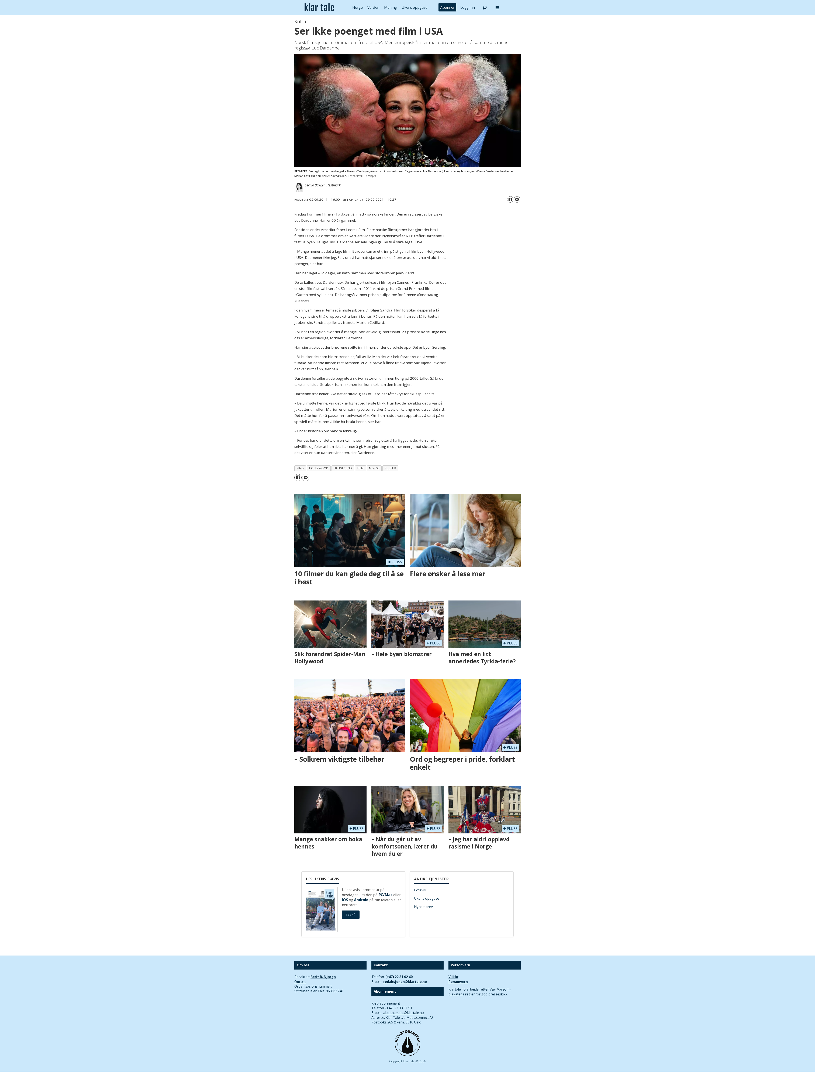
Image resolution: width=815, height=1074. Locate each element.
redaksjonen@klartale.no (405, 981)
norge (374, 468)
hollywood (319, 468)
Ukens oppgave (414, 7)
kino (300, 468)
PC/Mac (385, 894)
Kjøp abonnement (385, 1003)
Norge (357, 7)
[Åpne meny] (497, 7)
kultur (390, 468)
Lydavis (420, 890)
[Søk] (484, 7)
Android (361, 899)
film (360, 468)
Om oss (300, 981)
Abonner (447, 7)
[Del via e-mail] (517, 199)
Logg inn (467, 7)
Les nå (350, 915)
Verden (373, 7)
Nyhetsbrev (423, 906)
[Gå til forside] (319, 7)
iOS (345, 899)
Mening (390, 7)
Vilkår (453, 976)
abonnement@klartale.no (403, 1012)
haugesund (343, 468)
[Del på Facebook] (510, 199)
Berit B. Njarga (323, 976)
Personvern (458, 981)
